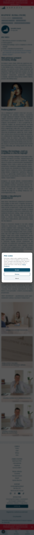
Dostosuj (17, 274)
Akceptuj (17, 270)
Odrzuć (17, 278)
